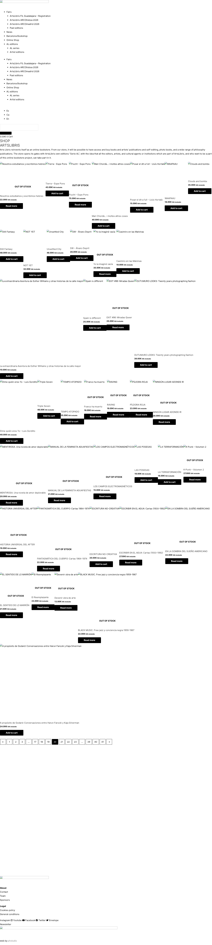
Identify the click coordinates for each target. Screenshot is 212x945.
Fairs (9, 12)
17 (35, 741)
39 (88, 741)
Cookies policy (7, 910)
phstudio (12, 940)
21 (62, 741)
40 (95, 741)
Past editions (16, 28)
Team (3, 896)
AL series (14, 48)
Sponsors (5, 900)
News (9, 32)
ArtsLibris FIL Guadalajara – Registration (30, 16)
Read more (11, 206)
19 (48, 741)
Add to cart (57, 193)
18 (42, 741)
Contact (4, 891)
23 (75, 741)
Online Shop (12, 40)
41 (102, 741)
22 (68, 741)
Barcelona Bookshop (17, 36)
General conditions (9, 914)
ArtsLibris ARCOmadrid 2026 (24, 24)
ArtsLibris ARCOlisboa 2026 (24, 20)
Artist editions (17, 52)
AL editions (12, 44)
